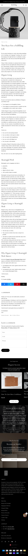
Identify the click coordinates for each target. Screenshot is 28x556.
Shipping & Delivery (5, 505)
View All (14, 401)
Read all (3, 397)
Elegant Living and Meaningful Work (14, 259)
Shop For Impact (14, 429)
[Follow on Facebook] (2, 541)
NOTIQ (9, 279)
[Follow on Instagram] (5, 541)
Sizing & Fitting (4, 508)
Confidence (4, 391)
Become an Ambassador (6, 538)
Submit (5, 350)
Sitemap (3, 519)
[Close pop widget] (27, 513)
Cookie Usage (4, 517)
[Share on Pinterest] (17, 284)
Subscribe (14, 459)
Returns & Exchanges (6, 503)
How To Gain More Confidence (11, 394)
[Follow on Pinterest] (8, 541)
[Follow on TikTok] (15, 541)
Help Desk (3, 501)
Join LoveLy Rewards (6, 535)
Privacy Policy (4, 327)
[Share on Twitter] (11, 284)
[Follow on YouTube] (12, 541)
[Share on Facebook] (4, 284)
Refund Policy (4, 510)
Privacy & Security (5, 512)
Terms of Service (13, 327)
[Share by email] (23, 284)
